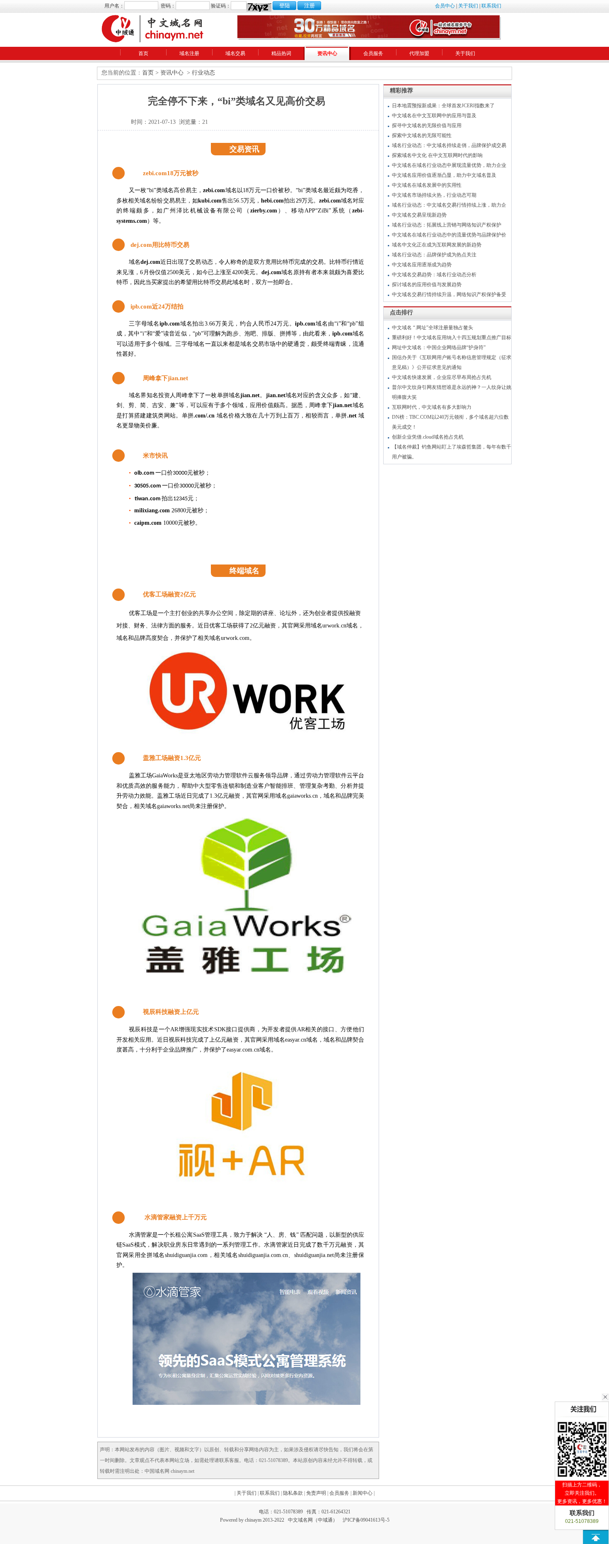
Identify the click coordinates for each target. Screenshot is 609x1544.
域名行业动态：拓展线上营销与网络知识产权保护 (446, 225)
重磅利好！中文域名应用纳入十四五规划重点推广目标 (451, 337)
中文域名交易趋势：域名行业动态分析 (434, 274)
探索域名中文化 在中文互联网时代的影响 (437, 155)
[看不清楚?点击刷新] (259, 7)
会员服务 (373, 53)
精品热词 (281, 53)
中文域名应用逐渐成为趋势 (422, 265)
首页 (143, 53)
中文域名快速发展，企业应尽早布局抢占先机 (441, 377)
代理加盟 (419, 53)
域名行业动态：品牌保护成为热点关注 (434, 255)
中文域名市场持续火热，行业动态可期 (434, 195)
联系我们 (491, 6)
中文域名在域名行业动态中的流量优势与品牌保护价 (449, 235)
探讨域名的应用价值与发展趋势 (427, 284)
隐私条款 (293, 1493)
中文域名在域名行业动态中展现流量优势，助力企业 (449, 165)
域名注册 (189, 53)
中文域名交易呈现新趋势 (419, 215)
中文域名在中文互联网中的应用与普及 (434, 115)
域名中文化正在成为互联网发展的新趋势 (436, 245)
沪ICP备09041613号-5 (366, 1520)
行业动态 (203, 73)
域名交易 (235, 53)
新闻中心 (362, 1493)
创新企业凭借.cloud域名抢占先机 (428, 437)
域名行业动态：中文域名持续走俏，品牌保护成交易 (449, 145)
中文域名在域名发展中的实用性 (427, 185)
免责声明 (316, 1493)
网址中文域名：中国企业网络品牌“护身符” (439, 347)
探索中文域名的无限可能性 (422, 135)
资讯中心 (327, 53)
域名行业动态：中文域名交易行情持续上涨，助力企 (449, 205)
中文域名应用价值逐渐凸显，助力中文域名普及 (444, 175)
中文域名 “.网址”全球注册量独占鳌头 (432, 328)
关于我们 (468, 6)
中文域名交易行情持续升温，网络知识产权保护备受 (449, 294)
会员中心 (445, 6)
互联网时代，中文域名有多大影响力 (431, 407)
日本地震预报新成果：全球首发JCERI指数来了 (443, 106)
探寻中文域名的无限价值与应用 (427, 125)
